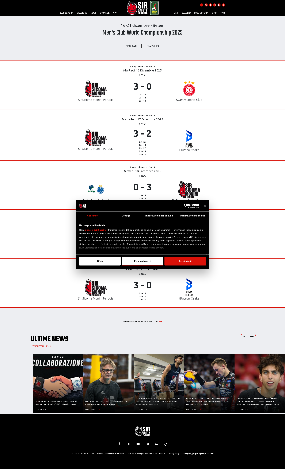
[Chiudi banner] (205, 206)
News (93, 13)
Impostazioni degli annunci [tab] (159, 215)
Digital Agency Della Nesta (203, 454)
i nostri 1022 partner (96, 230)
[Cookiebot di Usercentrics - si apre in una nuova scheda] (186, 206)
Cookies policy (186, 454)
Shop (214, 13)
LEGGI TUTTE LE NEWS (40, 346)
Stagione (82, 13)
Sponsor (105, 13)
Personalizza (141, 261)
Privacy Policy (174, 454)
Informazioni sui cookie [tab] (192, 215)
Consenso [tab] (92, 215)
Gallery (186, 13)
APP (115, 13)
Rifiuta (99, 261)
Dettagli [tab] (126, 215)
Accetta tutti (185, 261)
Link (176, 13)
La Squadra (66, 13)
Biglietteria (201, 13)
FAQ (223, 13)
